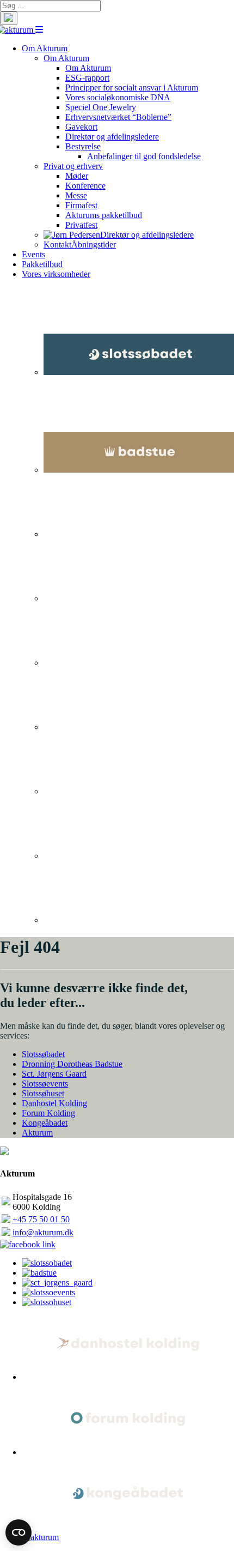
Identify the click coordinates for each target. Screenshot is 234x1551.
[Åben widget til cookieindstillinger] (18, 1532)
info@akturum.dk (43, 1232)
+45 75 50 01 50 (41, 1219)
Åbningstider (93, 244)
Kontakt (57, 244)
